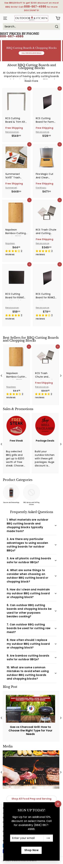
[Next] (60, 375)
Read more (31, 81)
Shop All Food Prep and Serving (32, 798)
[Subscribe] (48, 838)
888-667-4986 (12, 36)
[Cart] (58, 18)
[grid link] (16, 100)
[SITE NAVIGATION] (4, 18)
